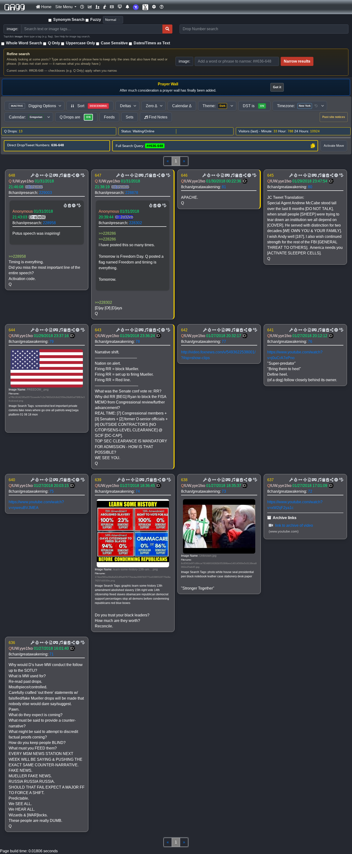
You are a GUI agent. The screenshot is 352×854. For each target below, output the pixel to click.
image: (184, 61)
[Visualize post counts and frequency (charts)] (90, 7)
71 (51, 654)
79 (51, 341)
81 (224, 187)
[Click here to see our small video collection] (112, 7)
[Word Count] (36, 175)
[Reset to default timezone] (316, 106)
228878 (131, 193)
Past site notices (333, 117)
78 (138, 341)
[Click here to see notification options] (127, 7)
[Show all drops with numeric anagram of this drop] (46, 175)
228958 (49, 223)
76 (310, 341)
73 (224, 491)
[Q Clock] (82, 7)
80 (310, 187)
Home (45, 7)
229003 (45, 193)
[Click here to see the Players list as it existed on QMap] (97, 7)
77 (224, 341)
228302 (135, 223)
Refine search (18, 54)
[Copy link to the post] (72, 175)
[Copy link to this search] (313, 145)
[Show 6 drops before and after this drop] (41, 175)
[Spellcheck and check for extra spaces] (82, 175)
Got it (277, 87)
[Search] (167, 29)
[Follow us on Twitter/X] (145, 7)
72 (310, 491)
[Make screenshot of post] (65, 175)
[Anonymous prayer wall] (104, 7)
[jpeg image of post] (50, 175)
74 (138, 491)
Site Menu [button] (64, 7)
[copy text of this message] (68, 175)
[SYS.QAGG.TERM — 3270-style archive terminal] (120, 7)
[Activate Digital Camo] (55, 175)
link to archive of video (293, 525)
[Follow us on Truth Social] (136, 7)
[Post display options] (32, 175)
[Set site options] (154, 7)
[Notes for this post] (60, 175)
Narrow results (297, 61)
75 (51, 491)
